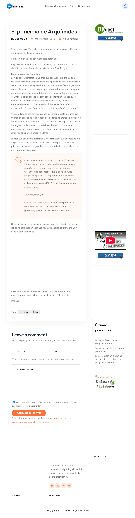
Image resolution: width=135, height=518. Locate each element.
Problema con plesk (104, 348)
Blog (72, 6)
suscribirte (24, 406)
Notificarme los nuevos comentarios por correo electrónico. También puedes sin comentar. (44, 404)
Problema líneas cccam (106, 340)
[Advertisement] (110, 92)
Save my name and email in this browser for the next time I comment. (44, 359)
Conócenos (84, 6)
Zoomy (66, 510)
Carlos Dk (21, 38)
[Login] (125, 6)
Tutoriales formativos (55, 6)
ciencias (24, 312)
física (35, 312)
